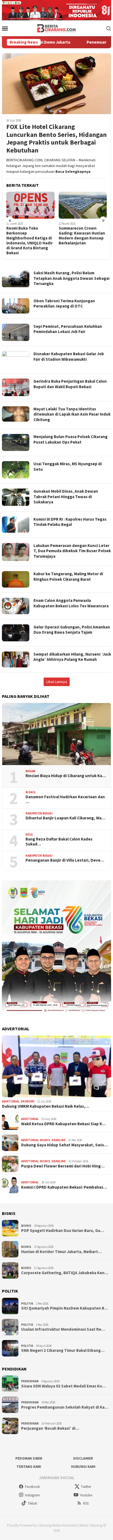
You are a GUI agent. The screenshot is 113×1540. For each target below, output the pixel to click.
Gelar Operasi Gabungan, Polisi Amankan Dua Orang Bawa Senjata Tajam (71, 629)
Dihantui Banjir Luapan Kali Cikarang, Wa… (65, 818)
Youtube (86, 1495)
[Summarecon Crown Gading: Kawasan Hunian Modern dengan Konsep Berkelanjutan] (83, 205)
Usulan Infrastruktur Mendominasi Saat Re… (63, 1329)
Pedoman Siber (28, 1458)
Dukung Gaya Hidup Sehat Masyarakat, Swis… (64, 1145)
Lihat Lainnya (56, 681)
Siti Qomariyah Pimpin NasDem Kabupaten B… (64, 1308)
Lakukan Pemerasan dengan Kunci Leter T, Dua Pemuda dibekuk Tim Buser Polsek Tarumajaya (72, 551)
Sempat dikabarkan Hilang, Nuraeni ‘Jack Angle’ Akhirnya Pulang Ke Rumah (72, 656)
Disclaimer (83, 1458)
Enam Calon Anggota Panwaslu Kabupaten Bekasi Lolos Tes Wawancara (71, 603)
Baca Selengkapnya (73, 171)
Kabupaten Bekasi (39, 813)
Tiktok (32, 1503)
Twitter (86, 1486)
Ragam (30, 771)
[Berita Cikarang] (56, 27)
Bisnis (31, 792)
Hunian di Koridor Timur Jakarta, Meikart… (61, 1251)
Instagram (32, 1495)
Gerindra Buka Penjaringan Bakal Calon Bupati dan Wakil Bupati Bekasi (70, 384)
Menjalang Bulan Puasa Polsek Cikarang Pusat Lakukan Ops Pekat (70, 439)
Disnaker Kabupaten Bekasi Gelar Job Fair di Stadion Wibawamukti (68, 356)
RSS (86, 1503)
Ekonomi (28, 1101)
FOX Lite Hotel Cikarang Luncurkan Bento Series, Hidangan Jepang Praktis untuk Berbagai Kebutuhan (56, 138)
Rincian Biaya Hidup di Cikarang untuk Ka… (66, 775)
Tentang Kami (28, 1466)
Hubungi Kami (83, 1466)
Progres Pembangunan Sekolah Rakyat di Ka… (64, 1407)
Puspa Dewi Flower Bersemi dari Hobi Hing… (62, 1166)
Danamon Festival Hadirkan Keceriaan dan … (65, 799)
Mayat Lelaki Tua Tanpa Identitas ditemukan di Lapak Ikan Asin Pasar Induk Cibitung (72, 414)
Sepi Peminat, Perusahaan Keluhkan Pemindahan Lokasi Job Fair (67, 329)
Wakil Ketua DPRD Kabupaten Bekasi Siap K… (63, 1123)
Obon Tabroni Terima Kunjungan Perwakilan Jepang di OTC (64, 303)
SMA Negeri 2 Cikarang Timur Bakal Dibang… (62, 1350)
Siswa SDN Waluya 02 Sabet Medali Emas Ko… (63, 1386)
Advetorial (10, 1101)
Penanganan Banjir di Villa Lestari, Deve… (65, 860)
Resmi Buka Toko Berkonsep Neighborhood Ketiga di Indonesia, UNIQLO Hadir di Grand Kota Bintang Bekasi (29, 240)
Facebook (32, 1486)
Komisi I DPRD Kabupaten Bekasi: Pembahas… (64, 1187)
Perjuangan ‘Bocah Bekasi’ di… (50, 1428)
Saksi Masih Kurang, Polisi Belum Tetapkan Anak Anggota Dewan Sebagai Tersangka (71, 278)
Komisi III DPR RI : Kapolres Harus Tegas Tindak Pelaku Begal (69, 522)
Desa (29, 834)
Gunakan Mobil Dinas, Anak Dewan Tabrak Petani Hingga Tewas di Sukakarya (65, 496)
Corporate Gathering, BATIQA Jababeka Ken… (64, 1272)
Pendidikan (30, 1381)
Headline (59, 1140)
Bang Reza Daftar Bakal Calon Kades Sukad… (59, 842)
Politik (27, 1303)
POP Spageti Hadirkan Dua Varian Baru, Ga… (62, 1230)
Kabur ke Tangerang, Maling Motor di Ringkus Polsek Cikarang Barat (68, 576)
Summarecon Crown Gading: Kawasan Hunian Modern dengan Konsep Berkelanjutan (82, 236)
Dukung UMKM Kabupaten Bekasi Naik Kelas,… (45, 1106)
